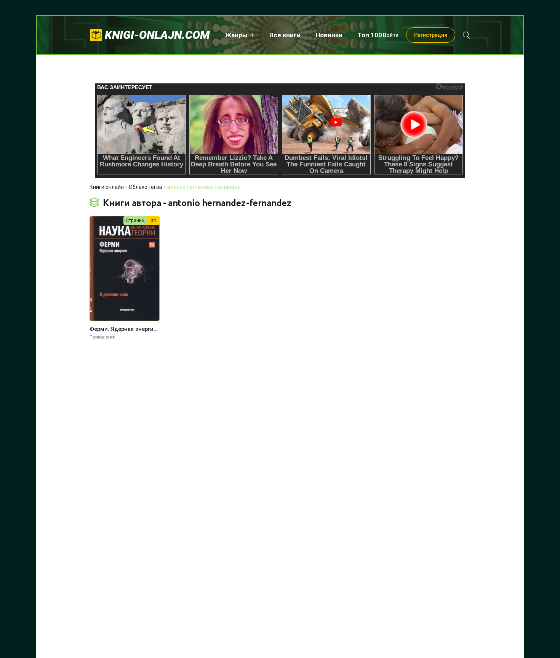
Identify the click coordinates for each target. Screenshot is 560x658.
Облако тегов (145, 187)
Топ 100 (370, 35)
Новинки (329, 35)
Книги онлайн (107, 187)
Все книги (285, 35)
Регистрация (430, 35)
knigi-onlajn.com (157, 35)
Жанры (236, 35)
